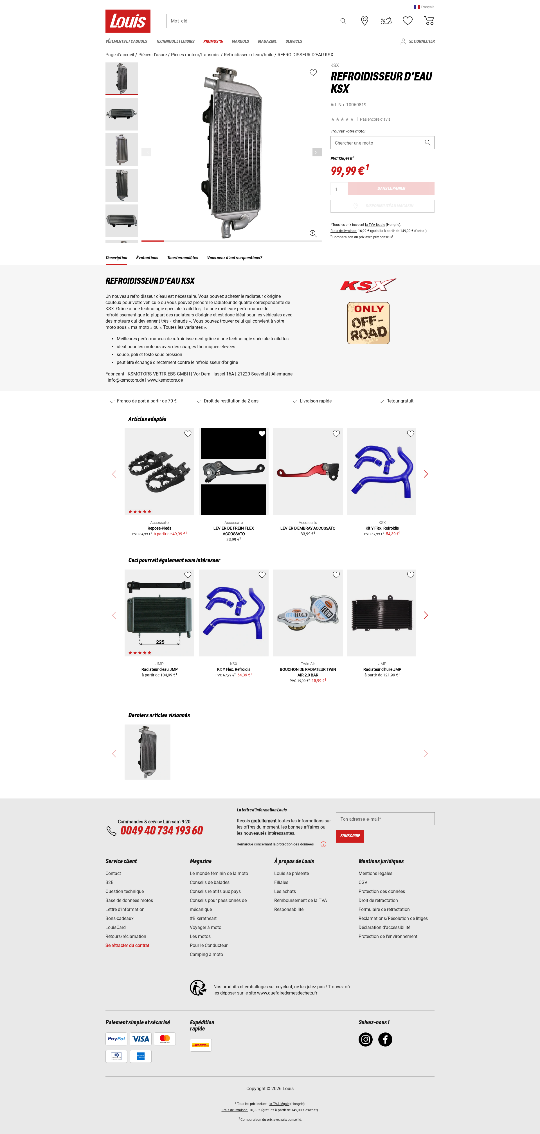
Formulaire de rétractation (384, 909)
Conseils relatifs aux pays (215, 891)
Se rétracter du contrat (127, 945)
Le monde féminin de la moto (219, 873)
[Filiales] (364, 21)
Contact (113, 873)
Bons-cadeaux (119, 918)
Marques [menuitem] (240, 41)
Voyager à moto (205, 927)
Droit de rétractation (378, 900)
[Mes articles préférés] (407, 21)
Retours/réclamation (125, 936)
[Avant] (317, 152)
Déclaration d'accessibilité (384, 927)
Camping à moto (206, 954)
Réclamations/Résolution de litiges (393, 918)
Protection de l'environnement (388, 936)
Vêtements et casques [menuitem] (126, 41)
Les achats (285, 891)
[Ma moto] (386, 21)
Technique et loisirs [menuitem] (175, 41)
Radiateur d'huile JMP (382, 669)
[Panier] (429, 21)
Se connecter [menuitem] (422, 41)
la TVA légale (375, 225)
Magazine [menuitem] (267, 41)
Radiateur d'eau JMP (159, 669)
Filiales (281, 882)
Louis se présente (291, 873)
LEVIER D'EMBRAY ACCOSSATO (308, 528)
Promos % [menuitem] (213, 41)
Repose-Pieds (159, 528)
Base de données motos (129, 900)
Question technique (124, 891)
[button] (424, 7)
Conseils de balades (210, 882)
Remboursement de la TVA (300, 900)
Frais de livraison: (343, 231)
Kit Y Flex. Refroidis (382, 528)
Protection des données (382, 891)
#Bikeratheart (203, 918)
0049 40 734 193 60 (161, 831)
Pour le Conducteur (209, 945)
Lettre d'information (125, 909)
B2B (109, 882)
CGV (363, 882)
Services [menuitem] (293, 41)
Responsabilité (288, 909)
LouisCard (115, 927)
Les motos (200, 936)
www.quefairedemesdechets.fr (287, 993)
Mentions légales (375, 873)
